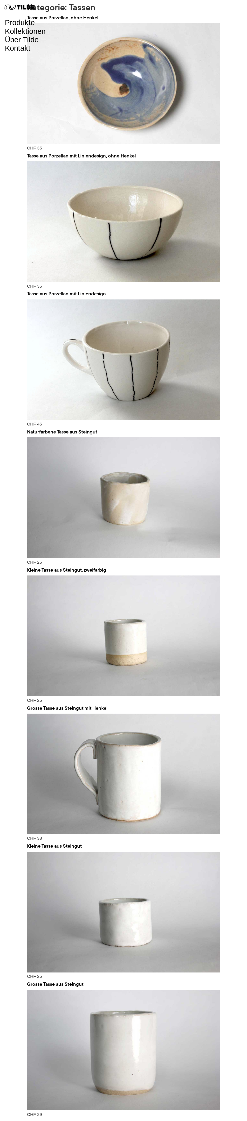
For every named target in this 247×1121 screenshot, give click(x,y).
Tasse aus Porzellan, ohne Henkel (62, 17)
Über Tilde (22, 39)
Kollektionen (25, 31)
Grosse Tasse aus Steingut (55, 984)
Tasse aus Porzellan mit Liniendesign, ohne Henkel (81, 156)
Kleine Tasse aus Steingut (54, 846)
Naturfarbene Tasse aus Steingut (62, 432)
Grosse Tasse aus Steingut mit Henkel (67, 708)
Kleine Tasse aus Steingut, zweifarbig (66, 570)
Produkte (20, 23)
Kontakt (17, 48)
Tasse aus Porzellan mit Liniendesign (66, 294)
